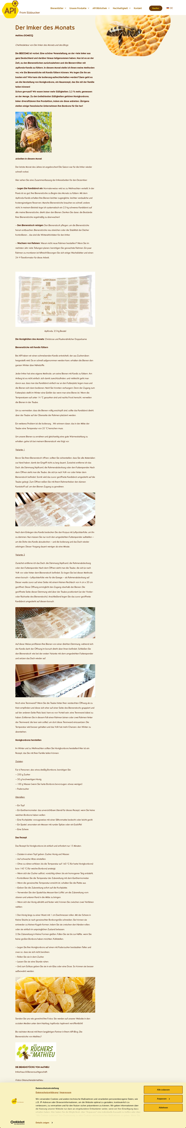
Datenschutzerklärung (47, 1092)
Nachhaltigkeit (120, 8)
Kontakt (138, 8)
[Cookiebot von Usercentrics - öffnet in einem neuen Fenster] (18, 1123)
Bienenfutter (57, 8)
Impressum (65, 1092)
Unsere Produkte (77, 8)
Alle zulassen (163, 1090)
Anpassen (162, 1099)
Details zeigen (42, 1122)
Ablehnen (163, 1107)
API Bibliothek (99, 8)
